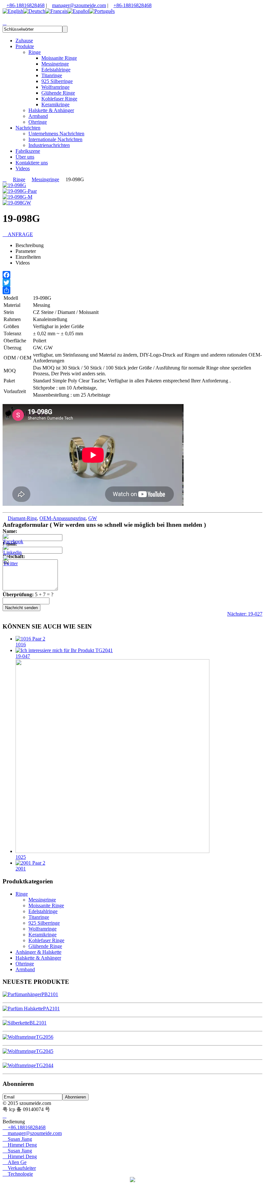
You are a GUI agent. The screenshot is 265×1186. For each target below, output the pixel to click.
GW (92, 518)
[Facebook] (132, 275)
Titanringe (51, 75)
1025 (21, 857)
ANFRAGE (18, 234)
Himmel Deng (20, 1145)
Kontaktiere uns (32, 162)
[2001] (30, 863)
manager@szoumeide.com (79, 5)
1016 (21, 644)
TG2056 (44, 1037)
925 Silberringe (57, 81)
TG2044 (44, 1065)
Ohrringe (37, 122)
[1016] (30, 638)
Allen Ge (14, 1162)
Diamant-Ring (22, 518)
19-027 (244, 614)
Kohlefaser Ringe (59, 98)
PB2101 (49, 994)
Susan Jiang (17, 1139)
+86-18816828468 (25, 5)
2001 (21, 868)
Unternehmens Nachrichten (56, 133)
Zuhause (24, 40)
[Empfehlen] (132, 290)
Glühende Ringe (58, 93)
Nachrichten (28, 127)
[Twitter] (132, 282)
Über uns (25, 157)
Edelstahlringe (55, 69)
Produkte (25, 46)
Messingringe (55, 64)
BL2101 (38, 1022)
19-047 (23, 656)
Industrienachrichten (49, 145)
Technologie (18, 1174)
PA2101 (51, 1008)
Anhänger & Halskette (38, 952)
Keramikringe (55, 104)
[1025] (112, 851)
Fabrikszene (28, 151)
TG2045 (44, 1051)
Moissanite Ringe (59, 58)
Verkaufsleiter (19, 1168)
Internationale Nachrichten (55, 139)
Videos (23, 168)
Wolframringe (55, 87)
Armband (38, 116)
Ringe (34, 52)
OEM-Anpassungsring (62, 518)
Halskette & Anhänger (51, 110)
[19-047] (64, 650)
